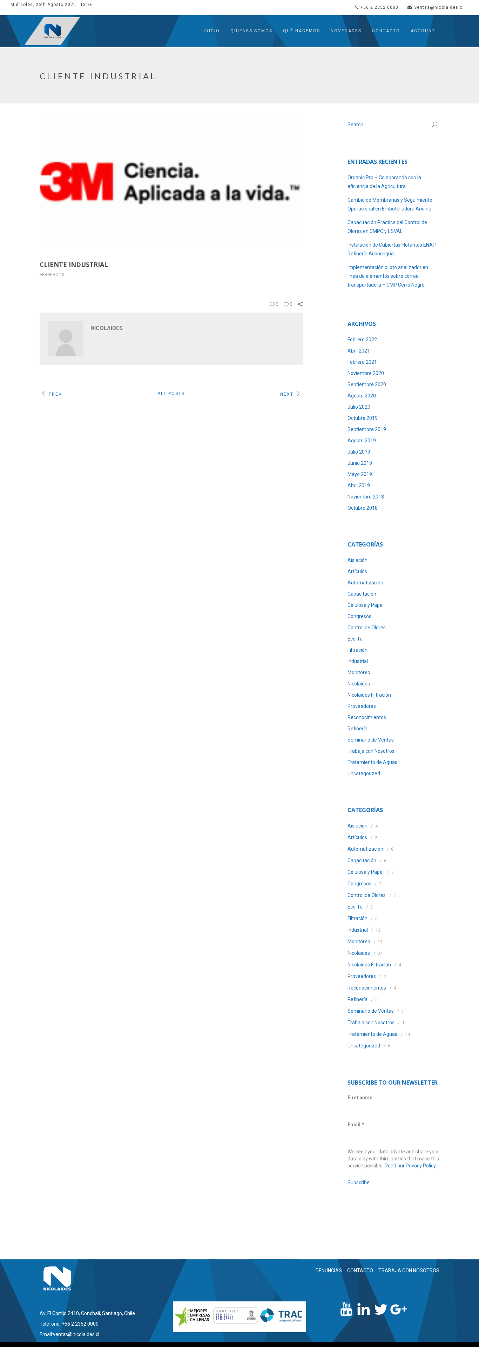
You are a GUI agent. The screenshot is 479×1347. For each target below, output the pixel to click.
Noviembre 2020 (366, 373)
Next (287, 394)
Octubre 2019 (363, 418)
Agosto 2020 (362, 395)
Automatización (365, 582)
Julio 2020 (359, 407)
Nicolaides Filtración (369, 695)
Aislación (357, 560)
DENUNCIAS (329, 1270)
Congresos (359, 616)
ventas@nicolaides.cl (439, 7)
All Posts (171, 393)
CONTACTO (360, 1270)
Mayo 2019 (360, 474)
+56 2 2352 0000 (379, 7)
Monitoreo (359, 672)
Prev (55, 394)
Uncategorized (364, 773)
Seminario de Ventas (371, 740)
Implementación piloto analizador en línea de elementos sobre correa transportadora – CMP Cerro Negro (388, 276)
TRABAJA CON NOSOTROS (408, 1270)
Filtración (357, 650)
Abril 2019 (359, 485)
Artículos (357, 571)
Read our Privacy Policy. (411, 1165)
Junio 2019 (360, 463)
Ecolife (355, 639)
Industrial (358, 661)
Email (356, 1124)
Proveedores (362, 706)
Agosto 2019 (362, 440)
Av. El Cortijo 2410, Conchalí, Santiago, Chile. (88, 1313)
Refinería (357, 728)
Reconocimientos (367, 717)
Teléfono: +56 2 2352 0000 (69, 1324)
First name (360, 1097)
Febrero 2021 (362, 362)
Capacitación (362, 594)
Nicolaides (359, 683)
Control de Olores (367, 627)
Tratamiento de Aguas (372, 762)
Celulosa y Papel (366, 605)
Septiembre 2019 (367, 429)
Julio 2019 (359, 452)
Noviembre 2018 (366, 497)
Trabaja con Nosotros (371, 751)
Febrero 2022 (362, 339)
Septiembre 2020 (367, 384)
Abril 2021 (359, 351)
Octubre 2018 (363, 508)
